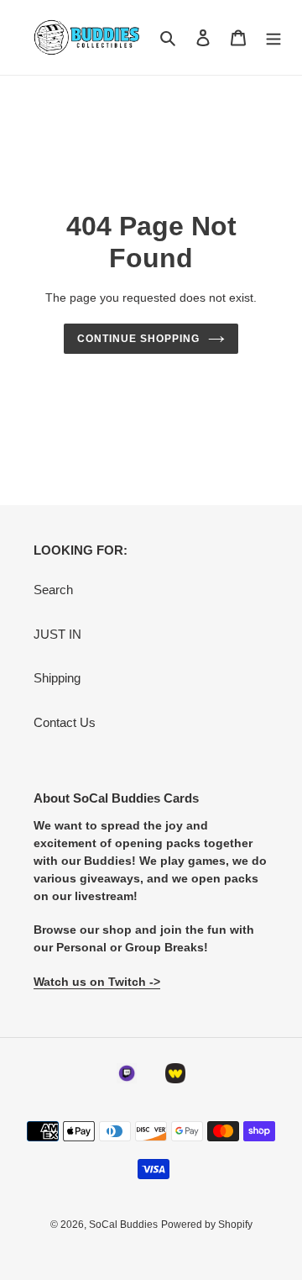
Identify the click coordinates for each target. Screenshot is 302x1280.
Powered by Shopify (207, 1224)
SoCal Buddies (123, 1224)
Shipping (57, 678)
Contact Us (65, 722)
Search (53, 589)
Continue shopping (138, 339)
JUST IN (57, 634)
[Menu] (273, 37)
